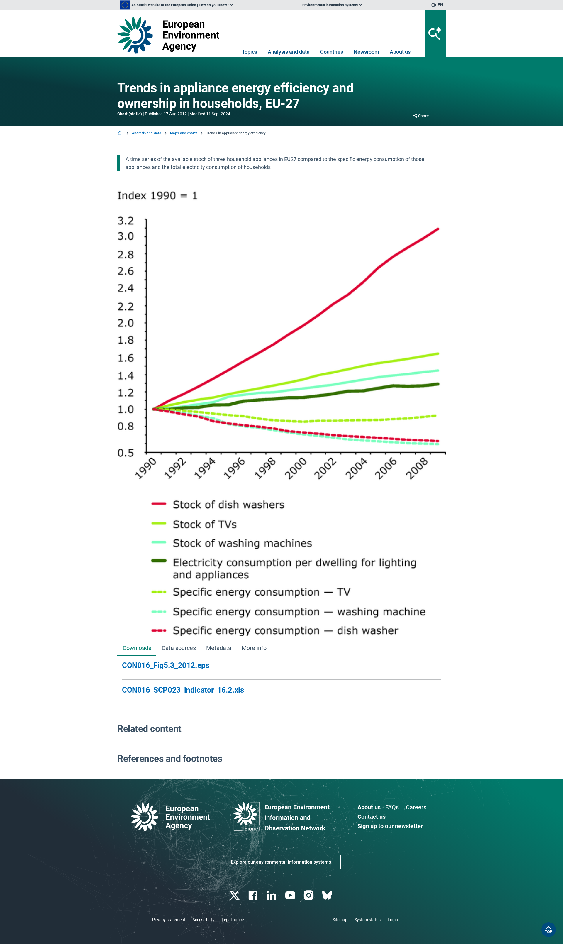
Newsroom (366, 52)
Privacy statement (168, 919)
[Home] (120, 134)
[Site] (170, 35)
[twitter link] (235, 895)
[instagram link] (309, 895)
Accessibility (203, 919)
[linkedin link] (272, 895)
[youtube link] (290, 895)
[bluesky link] (327, 895)
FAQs (392, 807)
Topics (249, 52)
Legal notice (233, 919)
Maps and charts (183, 133)
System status (368, 919)
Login (393, 919)
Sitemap (340, 919)
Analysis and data (289, 52)
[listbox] (176, 5)
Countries (331, 52)
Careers (416, 807)
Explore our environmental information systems (281, 862)
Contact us (371, 816)
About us (400, 52)
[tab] (136, 648)
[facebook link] (253, 895)
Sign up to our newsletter (390, 826)
